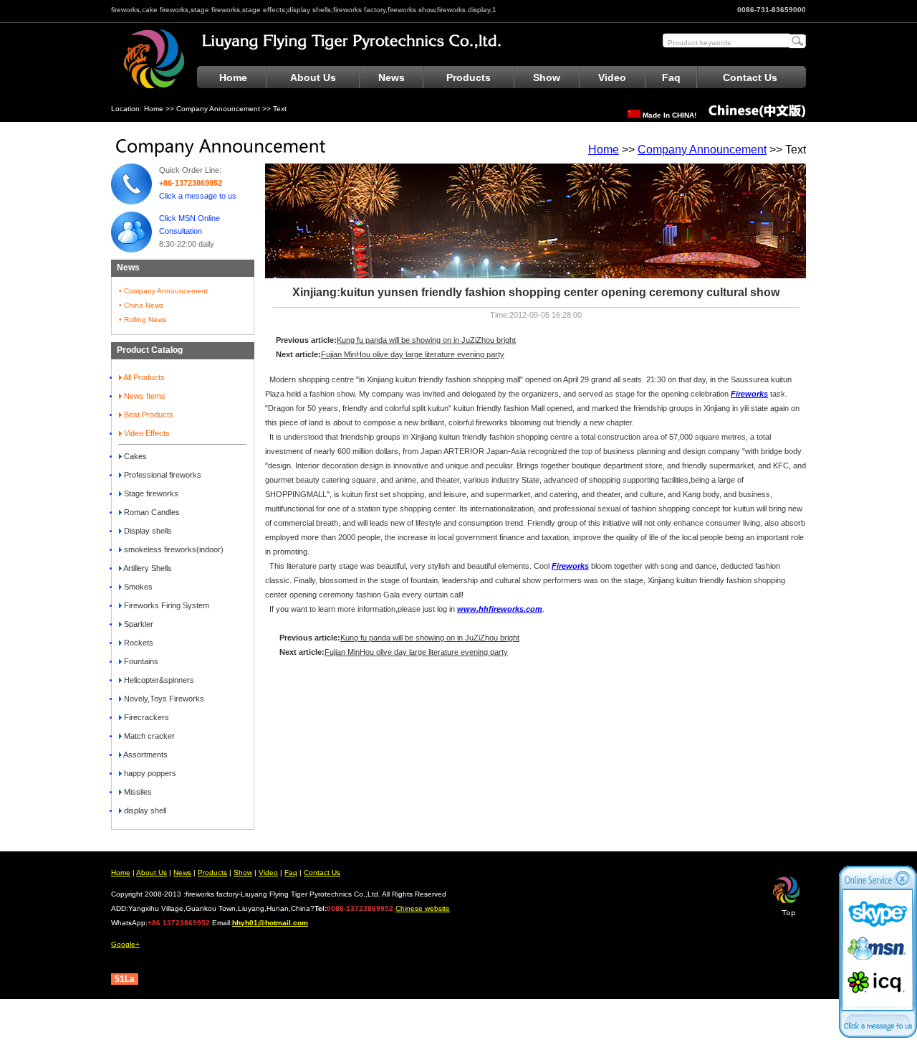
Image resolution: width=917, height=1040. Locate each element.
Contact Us (750, 77)
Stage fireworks (150, 493)
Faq (671, 77)
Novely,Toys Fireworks (163, 698)
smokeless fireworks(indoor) (173, 549)
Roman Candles (151, 512)
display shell (144, 810)
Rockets (137, 642)
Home (233, 77)
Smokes (137, 586)
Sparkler (137, 624)
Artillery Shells (147, 568)
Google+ (125, 944)
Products (468, 77)
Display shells (147, 530)
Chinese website (422, 908)
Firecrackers (145, 717)
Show (546, 77)
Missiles (137, 792)
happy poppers (149, 773)
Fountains (140, 661)
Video (612, 77)
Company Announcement (218, 109)
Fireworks (570, 566)
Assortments (145, 754)
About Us (313, 77)
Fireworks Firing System (165, 605)
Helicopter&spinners (158, 680)
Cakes (134, 456)
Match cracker (148, 736)
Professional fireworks (161, 475)
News (391, 77)
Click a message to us (197, 196)
